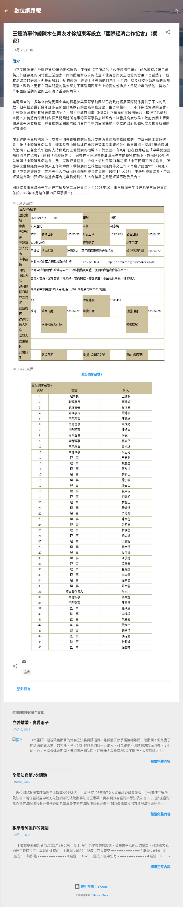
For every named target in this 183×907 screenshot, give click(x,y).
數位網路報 (27, 11)
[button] (168, 32)
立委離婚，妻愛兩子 (30, 722)
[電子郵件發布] (24, 663)
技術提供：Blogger (94, 886)
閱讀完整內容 (160, 762)
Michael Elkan (100, 895)
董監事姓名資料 (91, 374)
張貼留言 (23, 689)
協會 (26, 672)
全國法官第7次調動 (29, 775)
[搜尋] (176, 12)
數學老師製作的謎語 (30, 828)
